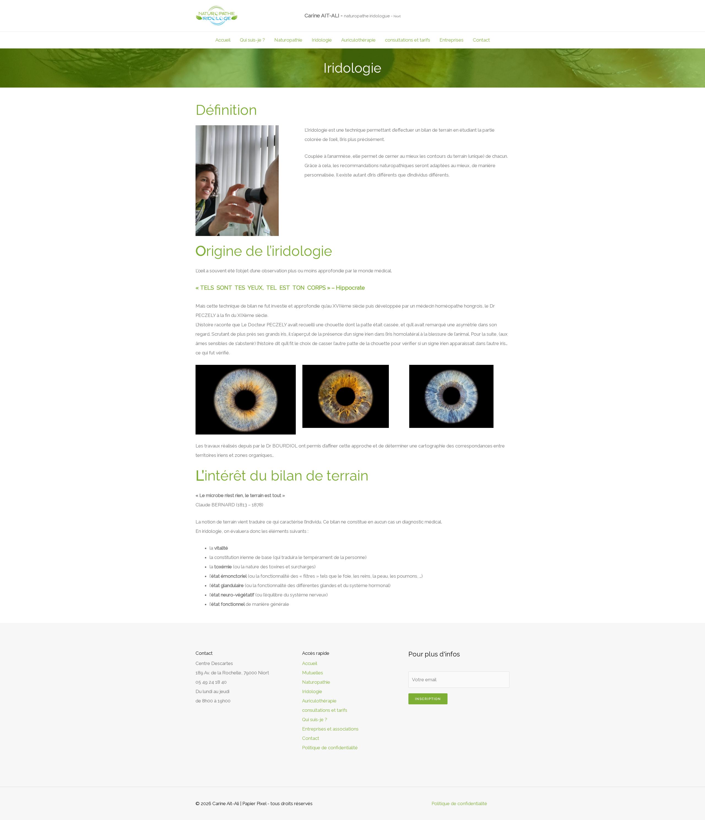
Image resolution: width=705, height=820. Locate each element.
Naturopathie (288, 40)
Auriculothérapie (358, 40)
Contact (481, 40)
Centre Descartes (214, 663)
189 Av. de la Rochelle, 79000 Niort (232, 672)
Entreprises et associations (330, 729)
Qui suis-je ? (252, 40)
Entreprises (451, 40)
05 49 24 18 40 (211, 682)
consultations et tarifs (407, 40)
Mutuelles (312, 672)
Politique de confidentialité (330, 747)
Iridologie (322, 40)
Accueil (223, 40)
